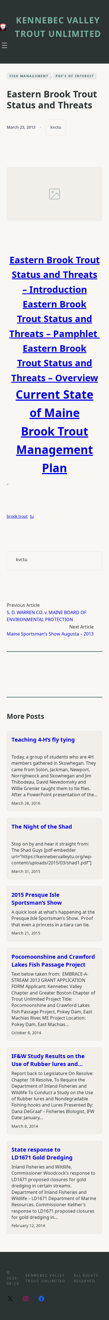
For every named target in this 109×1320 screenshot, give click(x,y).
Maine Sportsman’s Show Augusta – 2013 (50, 634)
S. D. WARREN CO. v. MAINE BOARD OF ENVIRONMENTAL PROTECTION (46, 616)
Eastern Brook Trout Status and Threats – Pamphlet (54, 319)
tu (32, 516)
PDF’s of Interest (75, 76)
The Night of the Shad (41, 826)
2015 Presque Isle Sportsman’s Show (36, 898)
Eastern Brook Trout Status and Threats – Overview (54, 363)
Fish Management (29, 76)
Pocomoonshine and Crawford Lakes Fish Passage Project (53, 960)
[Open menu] (4, 45)
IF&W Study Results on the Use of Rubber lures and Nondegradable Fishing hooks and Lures (52, 1060)
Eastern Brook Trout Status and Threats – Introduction (55, 274)
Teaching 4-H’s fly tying (43, 739)
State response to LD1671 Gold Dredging (42, 1153)
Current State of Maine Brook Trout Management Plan (54, 431)
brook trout (17, 516)
